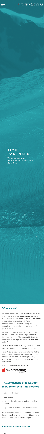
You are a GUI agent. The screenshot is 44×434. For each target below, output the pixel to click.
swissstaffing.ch (21, 365)
